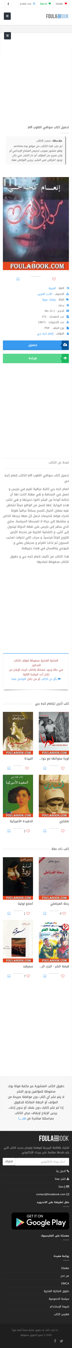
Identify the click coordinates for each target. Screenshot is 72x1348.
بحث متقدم (26, 4)
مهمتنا (60, 4)
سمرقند (28, 966)
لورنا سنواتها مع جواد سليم (54, 758)
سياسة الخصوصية (59, 1298)
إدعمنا (62, 1186)
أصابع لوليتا (25, 904)
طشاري (64, 821)
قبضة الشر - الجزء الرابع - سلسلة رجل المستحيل (54, 966)
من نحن (64, 1275)
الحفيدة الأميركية (21, 821)
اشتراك (9, 1161)
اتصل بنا (61, 1171)
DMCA (65, 1283)
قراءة (33, 358)
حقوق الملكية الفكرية (56, 1291)
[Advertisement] (36, 81)
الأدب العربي (45, 294)
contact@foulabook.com (50, 1194)
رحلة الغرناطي (59, 904)
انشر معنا (61, 1179)
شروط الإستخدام (59, 1306)
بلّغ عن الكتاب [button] (49, 679)
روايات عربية (49, 299)
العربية (52, 288)
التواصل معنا (19, 679)
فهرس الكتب (61, 1314)
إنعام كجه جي (45, 333)
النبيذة (28, 758)
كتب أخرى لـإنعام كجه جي (52, 703)
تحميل (32, 345)
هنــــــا (22, 1118)
